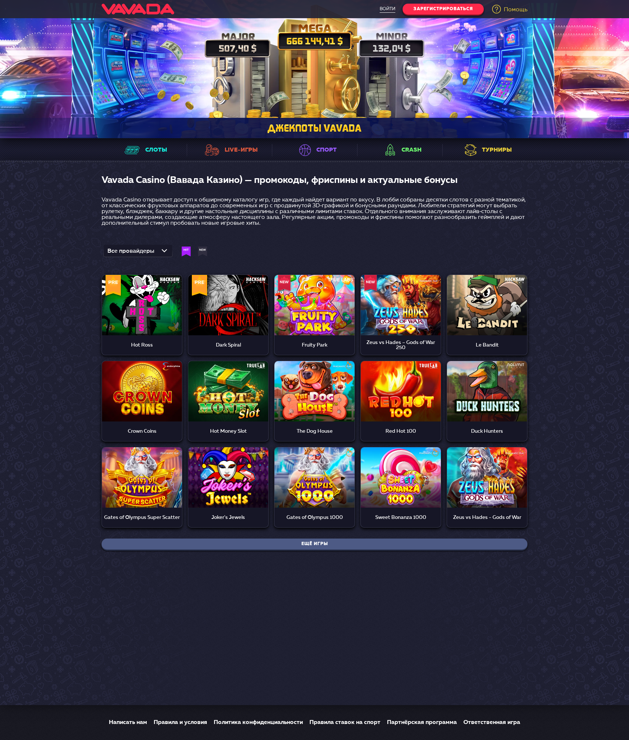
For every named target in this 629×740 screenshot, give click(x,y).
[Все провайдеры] (138, 253)
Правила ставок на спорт (344, 722)
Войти (387, 9)
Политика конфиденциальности (258, 722)
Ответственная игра (491, 722)
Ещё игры (314, 544)
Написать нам (128, 722)
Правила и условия (180, 722)
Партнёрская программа (422, 722)
